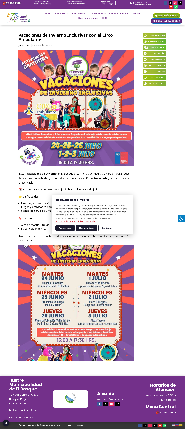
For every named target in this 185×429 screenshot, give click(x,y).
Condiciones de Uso (22, 417)
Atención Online (168, 15)
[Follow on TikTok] (180, 3)
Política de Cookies (87, 221)
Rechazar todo (86, 228)
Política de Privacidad (23, 410)
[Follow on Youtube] (171, 7)
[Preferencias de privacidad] (6, 423)
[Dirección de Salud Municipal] (154, 78)
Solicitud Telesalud (168, 21)
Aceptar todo (65, 228)
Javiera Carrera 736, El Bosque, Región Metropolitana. (23, 399)
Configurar (106, 228)
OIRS (104, 18)
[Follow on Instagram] (175, 3)
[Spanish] (181, 424)
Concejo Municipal (118, 14)
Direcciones (97, 14)
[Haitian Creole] (177, 424)
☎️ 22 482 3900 (12, 3)
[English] (173, 424)
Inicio (48, 14)
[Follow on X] (170, 3)
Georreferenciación (88, 18)
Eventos (136, 14)
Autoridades (78, 14)
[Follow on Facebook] (165, 3)
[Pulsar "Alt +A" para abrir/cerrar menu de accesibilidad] (181, 218)
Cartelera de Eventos (42, 45)
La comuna (59, 14)
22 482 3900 (168, 412)
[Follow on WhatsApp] (176, 7)
